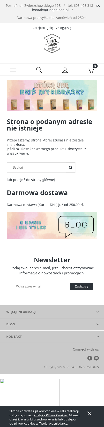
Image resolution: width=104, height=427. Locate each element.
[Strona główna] (52, 43)
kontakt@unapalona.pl (50, 10)
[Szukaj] (70, 168)
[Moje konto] (65, 70)
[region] (52, 95)
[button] (13, 70)
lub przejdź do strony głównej (31, 179)
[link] (52, 95)
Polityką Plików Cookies (50, 415)
